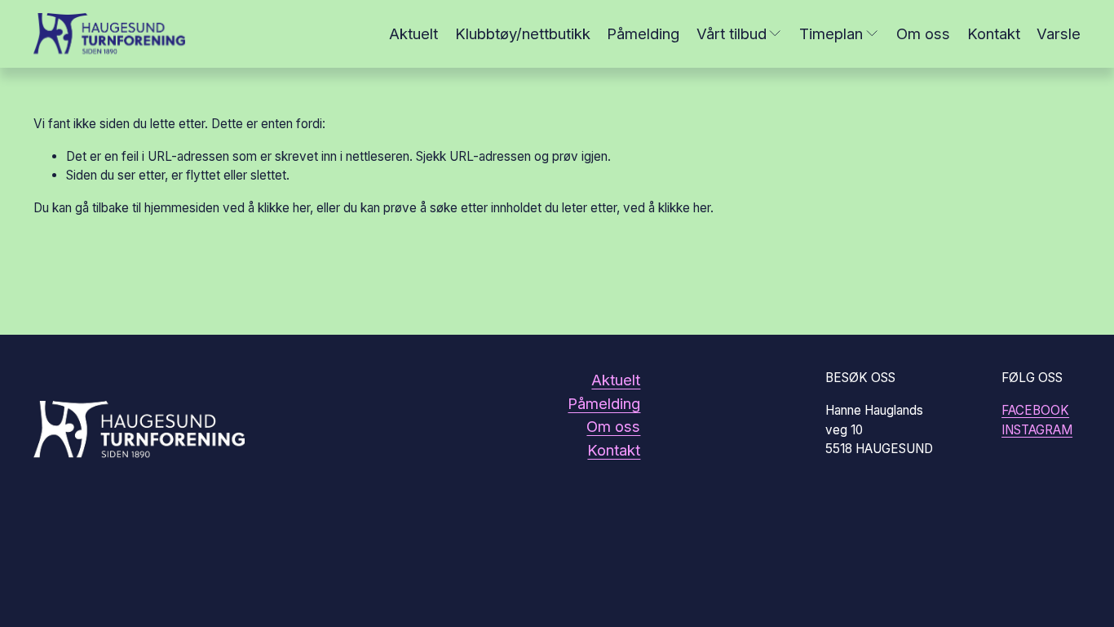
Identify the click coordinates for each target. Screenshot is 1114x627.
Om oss (923, 33)
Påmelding (643, 33)
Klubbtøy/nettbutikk (522, 33)
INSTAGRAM (1036, 430)
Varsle (1059, 33)
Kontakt (993, 33)
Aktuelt (413, 33)
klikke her (284, 208)
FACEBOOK (1035, 410)
